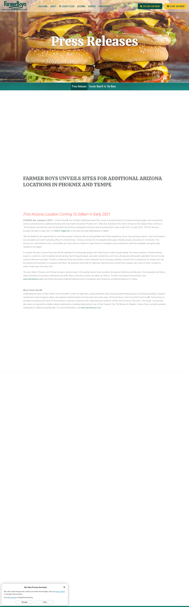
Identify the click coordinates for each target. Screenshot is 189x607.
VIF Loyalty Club (66, 6)
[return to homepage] (16, 6)
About (53, 6)
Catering (81, 6)
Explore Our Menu (151, 6)
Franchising (104, 6)
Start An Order (176, 6)
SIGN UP (113, 528)
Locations (43, 6)
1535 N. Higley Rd (62, 231)
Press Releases (79, 86)
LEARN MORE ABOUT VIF (131, 539)
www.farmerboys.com (33, 279)
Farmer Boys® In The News (102, 86)
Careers (92, 6)
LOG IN (149, 527)
